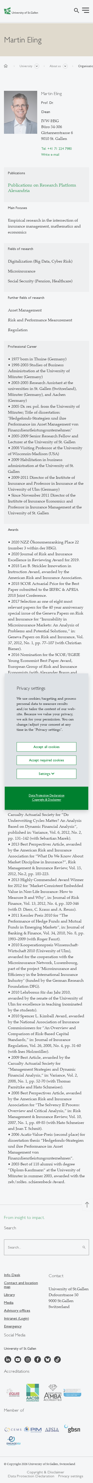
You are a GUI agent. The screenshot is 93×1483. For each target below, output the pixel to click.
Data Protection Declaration (46, 795)
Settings (45, 774)
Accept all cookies (46, 747)
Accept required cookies (46, 760)
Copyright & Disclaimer (46, 799)
